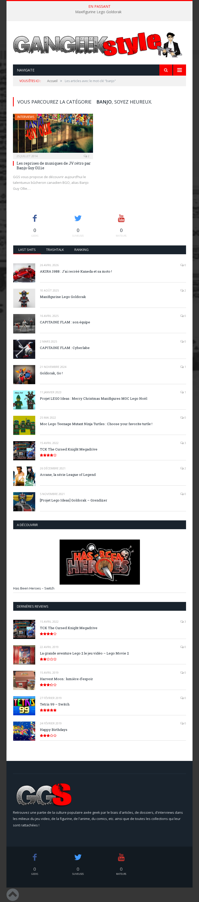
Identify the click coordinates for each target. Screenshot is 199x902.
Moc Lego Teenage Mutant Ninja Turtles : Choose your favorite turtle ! (96, 423)
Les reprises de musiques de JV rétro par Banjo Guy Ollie (54, 165)
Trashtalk (55, 249)
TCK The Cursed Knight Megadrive (68, 449)
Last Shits (27, 249)
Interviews (25, 117)
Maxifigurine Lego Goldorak (98, 12)
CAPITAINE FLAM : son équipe (65, 322)
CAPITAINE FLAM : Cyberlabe (65, 347)
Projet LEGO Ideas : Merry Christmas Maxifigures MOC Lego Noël (93, 398)
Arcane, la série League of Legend (68, 474)
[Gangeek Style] (99, 52)
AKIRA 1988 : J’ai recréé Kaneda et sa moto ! (76, 271)
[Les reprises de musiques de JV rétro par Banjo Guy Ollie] (53, 135)
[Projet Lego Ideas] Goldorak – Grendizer (73, 500)
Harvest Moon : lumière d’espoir (66, 678)
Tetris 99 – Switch (54, 704)
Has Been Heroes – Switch (33, 588)
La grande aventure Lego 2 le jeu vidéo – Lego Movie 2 (84, 653)
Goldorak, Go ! (51, 373)
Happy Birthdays (53, 729)
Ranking (81, 249)
